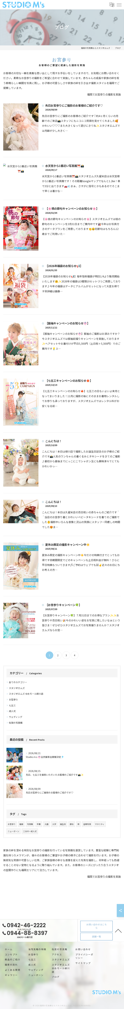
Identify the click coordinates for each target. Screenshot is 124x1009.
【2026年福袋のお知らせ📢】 (64, 266)
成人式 (12, 711)
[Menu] (119, 4)
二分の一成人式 (30, 831)
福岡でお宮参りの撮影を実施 (104, 94)
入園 (46, 824)
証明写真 (87, 824)
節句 (72, 824)
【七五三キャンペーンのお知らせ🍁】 (69, 381)
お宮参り (13, 699)
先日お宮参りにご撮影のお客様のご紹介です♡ (74, 105)
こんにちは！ (53, 441)
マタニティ (99, 824)
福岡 (21, 824)
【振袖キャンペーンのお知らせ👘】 (67, 323)
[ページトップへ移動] (118, 930)
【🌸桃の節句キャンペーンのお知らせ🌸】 (72, 208)
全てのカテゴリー (18, 682)
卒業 (39, 824)
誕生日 (63, 824)
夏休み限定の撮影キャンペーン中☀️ (67, 544)
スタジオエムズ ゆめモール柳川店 (26, 693)
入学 (54, 824)
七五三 (12, 705)
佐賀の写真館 (15, 722)
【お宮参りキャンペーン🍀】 (63, 605)
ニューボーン (13, 831)
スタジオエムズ (17, 688)
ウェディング (15, 716)
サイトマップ (83, 963)
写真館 (30, 824)
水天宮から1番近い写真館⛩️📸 (64, 166)
